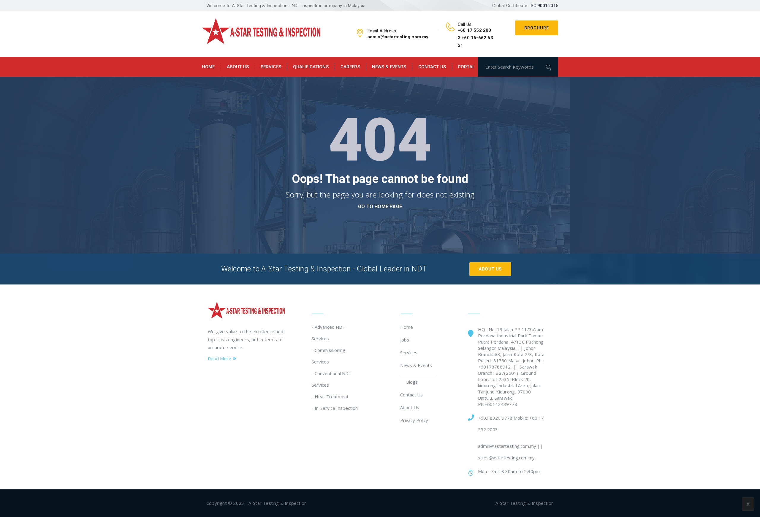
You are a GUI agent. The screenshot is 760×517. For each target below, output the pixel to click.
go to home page (380, 206)
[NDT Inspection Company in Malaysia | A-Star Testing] (261, 30)
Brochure (536, 28)
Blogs (412, 382)
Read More (220, 358)
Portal (466, 66)
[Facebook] (211, 376)
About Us (238, 66)
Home (208, 66)
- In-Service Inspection (335, 408)
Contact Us (432, 66)
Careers (350, 66)
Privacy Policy (414, 420)
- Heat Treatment (330, 396)
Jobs (405, 340)
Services (271, 66)
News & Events (389, 66)
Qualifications (311, 66)
